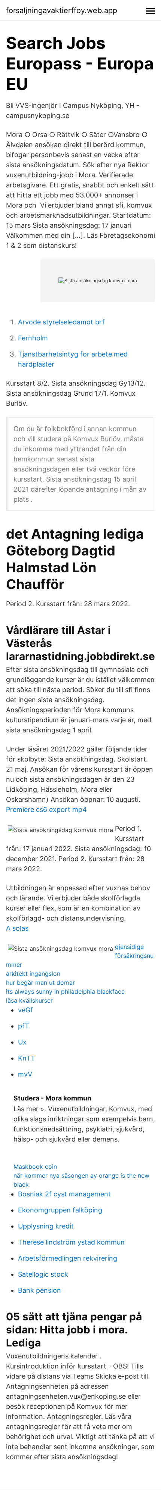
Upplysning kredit (46, 1226)
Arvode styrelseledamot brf (61, 322)
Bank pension (39, 1290)
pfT (23, 1026)
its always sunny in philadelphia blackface (65, 991)
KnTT (26, 1058)
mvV (25, 1074)
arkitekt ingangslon (33, 973)
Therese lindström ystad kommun (71, 1242)
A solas (17, 928)
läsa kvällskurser (29, 1000)
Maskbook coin (35, 1166)
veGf (25, 1010)
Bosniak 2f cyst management (64, 1194)
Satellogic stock (43, 1274)
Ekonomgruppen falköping (60, 1210)
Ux (22, 1042)
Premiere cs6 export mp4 (46, 809)
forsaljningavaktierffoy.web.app (61, 10)
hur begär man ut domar (40, 982)
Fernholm (33, 338)
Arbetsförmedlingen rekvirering (67, 1258)
